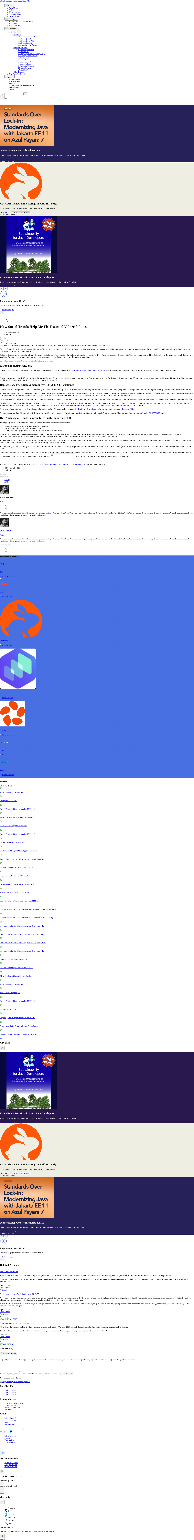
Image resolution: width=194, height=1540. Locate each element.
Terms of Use (9, 1440)
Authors (7, 1422)
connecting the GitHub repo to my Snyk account (88, 370)
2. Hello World (23, 52)
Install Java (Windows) (26, 39)
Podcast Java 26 (10, 1390)
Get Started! (4, 212)
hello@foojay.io (10, 1436)
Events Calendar (10, 1405)
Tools (4, 1344)
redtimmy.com (57, 413)
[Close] (2, 1048)
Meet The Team (10, 1420)
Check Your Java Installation (28, 37)
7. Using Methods (24, 64)
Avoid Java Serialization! (9, 1272)
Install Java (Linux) (25, 43)
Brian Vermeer (5, 1287)
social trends (20, 349)
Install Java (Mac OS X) (26, 41)
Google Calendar (10, 1465)
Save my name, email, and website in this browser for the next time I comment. (31, 1374)
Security (7, 319)
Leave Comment (10, 1353)
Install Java (17, 35)
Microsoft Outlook (11, 1463)
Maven (11, 1344)
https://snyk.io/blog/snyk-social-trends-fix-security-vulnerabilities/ (62, 464)
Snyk (6, 321)
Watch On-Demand (7, 159)
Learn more (4, 545)
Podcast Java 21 (10, 1395)
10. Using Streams (24, 68)
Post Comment (67, 1374)
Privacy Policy (9, 1442)
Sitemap (7, 1438)
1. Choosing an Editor (26, 50)
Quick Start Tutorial (20, 48)
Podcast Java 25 (10, 1392)
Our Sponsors (9, 1409)
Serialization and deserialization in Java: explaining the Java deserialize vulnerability (104, 409)
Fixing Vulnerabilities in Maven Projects (14, 1323)
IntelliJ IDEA (13, 1319)
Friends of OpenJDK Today (14, 1403)
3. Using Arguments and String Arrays (31, 54)
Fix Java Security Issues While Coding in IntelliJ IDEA (19, 1294)
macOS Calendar (10, 1467)
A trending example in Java (9, 345)
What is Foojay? (10, 1418)
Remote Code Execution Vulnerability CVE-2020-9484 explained (42, 345)
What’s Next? (23, 70)
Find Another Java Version (27, 45)
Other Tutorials (18, 72)
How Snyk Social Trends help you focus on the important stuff (88, 345)
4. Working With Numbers (27, 56)
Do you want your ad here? (21, 212)
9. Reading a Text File (26, 66)
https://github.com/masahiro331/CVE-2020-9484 (146, 413)
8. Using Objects (24, 60)
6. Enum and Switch (25, 62)
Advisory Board (10, 1424)
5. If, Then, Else (23, 58)
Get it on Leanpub (6, 286)
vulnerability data (35, 349)
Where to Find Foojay (12, 1407)
